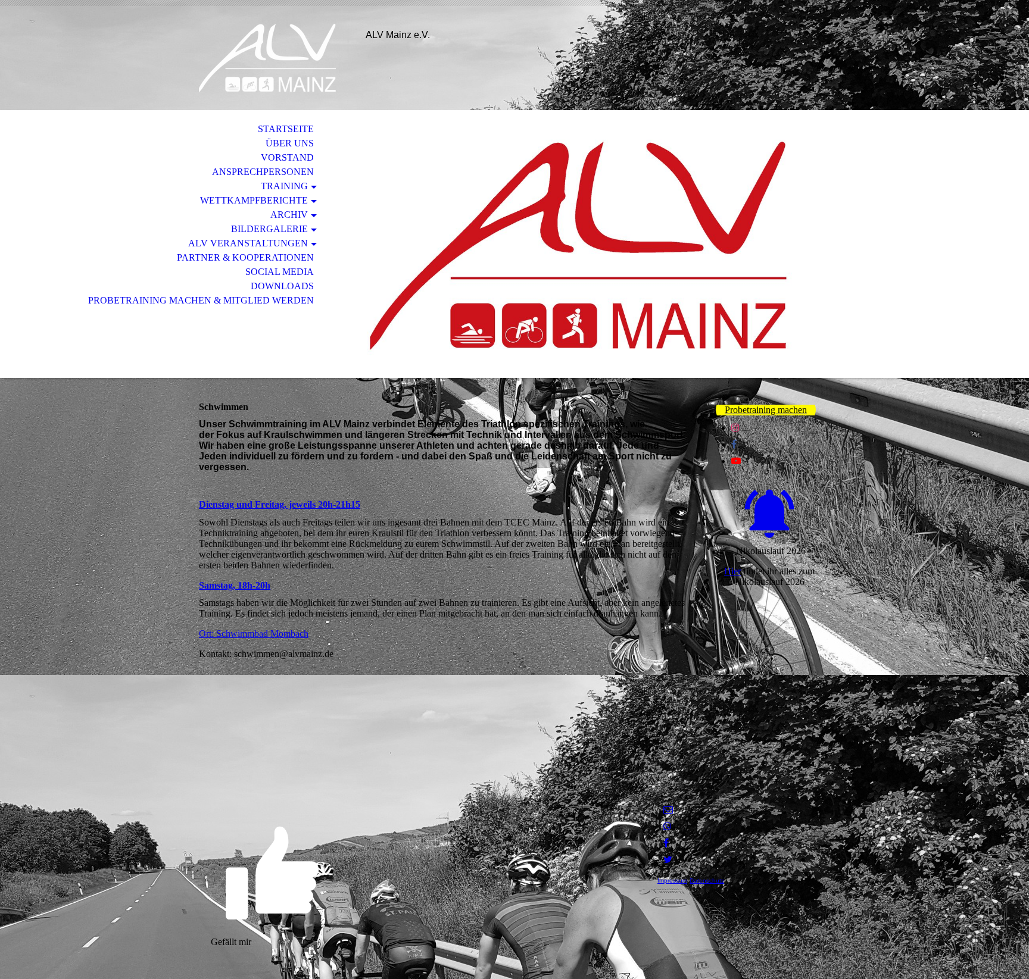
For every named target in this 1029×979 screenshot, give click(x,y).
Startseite (286, 129)
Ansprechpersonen (263, 172)
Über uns (290, 143)
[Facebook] (734, 444)
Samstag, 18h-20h (234, 585)
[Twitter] (667, 860)
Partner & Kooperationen (245, 257)
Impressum (672, 880)
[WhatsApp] (667, 826)
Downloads (282, 286)
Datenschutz (707, 880)
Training (284, 186)
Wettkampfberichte (254, 200)
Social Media (279, 272)
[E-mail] (668, 810)
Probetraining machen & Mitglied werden (201, 300)
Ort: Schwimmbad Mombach (253, 633)
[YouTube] (736, 461)
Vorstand (287, 157)
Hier (732, 571)
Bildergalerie (269, 229)
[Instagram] (735, 428)
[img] (267, 58)
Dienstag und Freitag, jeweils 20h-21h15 (279, 504)
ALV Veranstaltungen (248, 243)
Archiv (289, 214)
